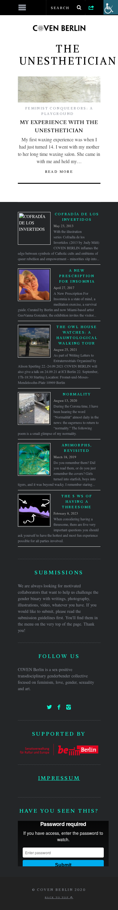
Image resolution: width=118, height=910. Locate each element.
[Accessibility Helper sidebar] (110, 7)
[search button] (79, 8)
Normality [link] (77, 394)
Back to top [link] (57, 897)
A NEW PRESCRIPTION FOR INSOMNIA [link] (77, 276)
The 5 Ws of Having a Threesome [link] (76, 501)
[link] (91, 7)
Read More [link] (59, 171)
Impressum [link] (59, 777)
